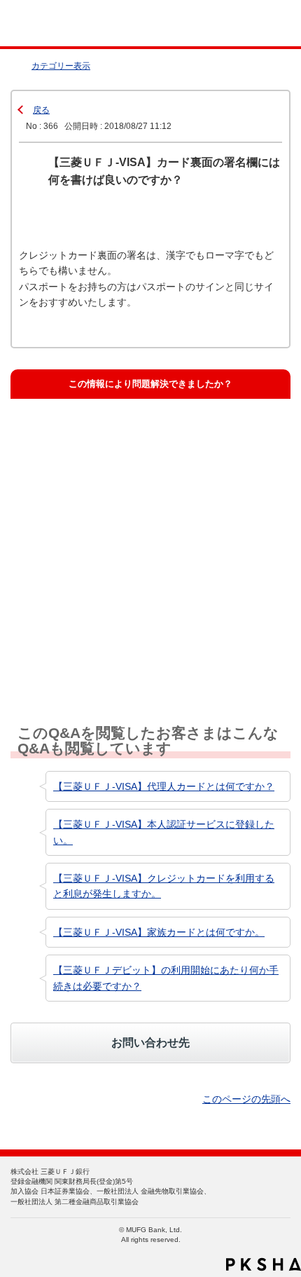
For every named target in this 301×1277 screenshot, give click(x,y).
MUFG (43, 23)
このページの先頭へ (246, 1099)
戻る (41, 110)
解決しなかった (68, 573)
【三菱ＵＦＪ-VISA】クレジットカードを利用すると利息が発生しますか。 (163, 886)
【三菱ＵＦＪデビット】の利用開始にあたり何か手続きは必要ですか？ (166, 977)
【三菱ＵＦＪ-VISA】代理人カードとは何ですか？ (163, 786)
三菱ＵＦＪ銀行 (260, 23)
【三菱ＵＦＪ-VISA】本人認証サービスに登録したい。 (163, 832)
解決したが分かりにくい (86, 505)
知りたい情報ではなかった (91, 642)
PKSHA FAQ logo (263, 1264)
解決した (54, 436)
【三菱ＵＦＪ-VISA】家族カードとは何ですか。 (159, 932)
